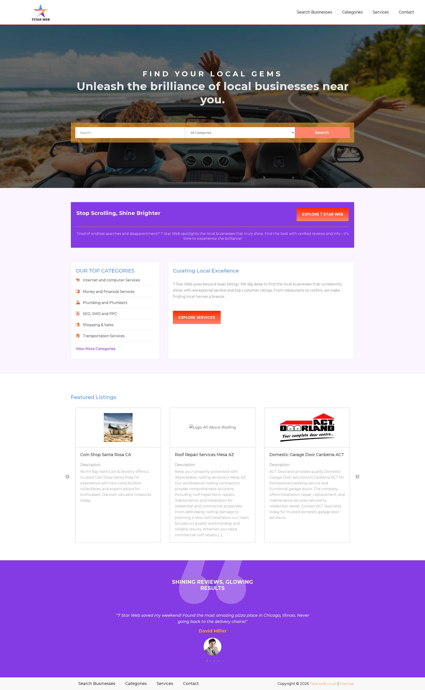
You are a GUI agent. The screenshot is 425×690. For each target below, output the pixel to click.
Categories (352, 12)
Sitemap (347, 684)
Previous (67, 477)
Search (322, 132)
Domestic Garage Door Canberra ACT (306, 454)
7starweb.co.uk (323, 684)
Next (357, 477)
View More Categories (96, 349)
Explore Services (196, 317)
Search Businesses (314, 12)
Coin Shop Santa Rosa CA (105, 454)
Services (381, 12)
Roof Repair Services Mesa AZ (204, 454)
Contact (406, 12)
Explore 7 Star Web (322, 214)
